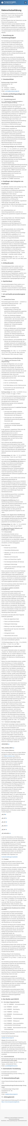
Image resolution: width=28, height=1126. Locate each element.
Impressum (20, 1117)
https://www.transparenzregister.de (10, 1102)
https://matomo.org (9, 756)
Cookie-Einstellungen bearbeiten (9, 857)
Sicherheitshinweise (22, 1120)
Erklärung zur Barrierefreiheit (11, 1117)
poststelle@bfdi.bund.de (11, 1066)
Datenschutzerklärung (14, 1119)
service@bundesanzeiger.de (12, 91)
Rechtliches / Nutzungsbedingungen (9, 1120)
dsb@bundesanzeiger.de (7, 1037)
